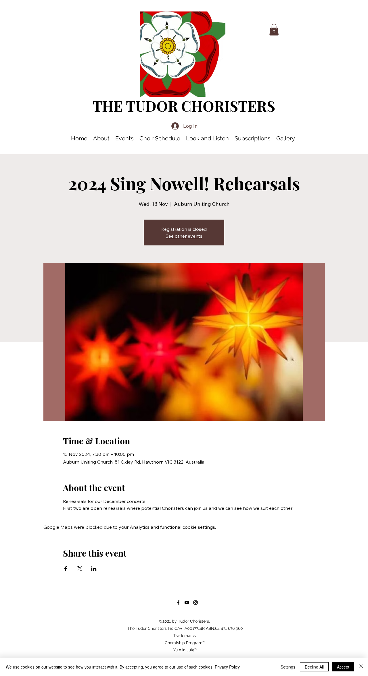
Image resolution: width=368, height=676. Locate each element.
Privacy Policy (227, 667)
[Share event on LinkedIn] (94, 568)
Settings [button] (288, 667)
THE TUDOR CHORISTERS (184, 105)
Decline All (314, 667)
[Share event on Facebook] (65, 568)
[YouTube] (187, 602)
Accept (343, 667)
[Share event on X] (80, 568)
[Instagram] (195, 602)
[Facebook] (178, 602)
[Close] (361, 666)
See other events (184, 236)
